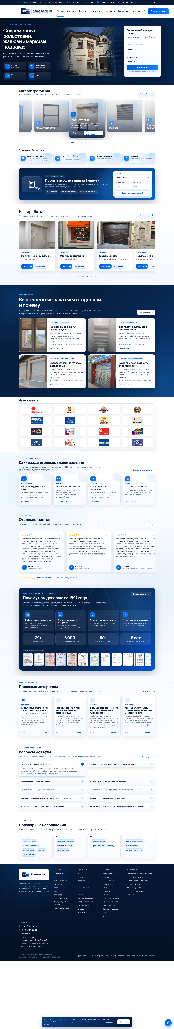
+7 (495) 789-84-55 (29, 926)
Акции (80, 873)
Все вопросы (147, 757)
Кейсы (105, 916)
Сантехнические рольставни (138, 880)
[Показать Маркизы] (89, 142)
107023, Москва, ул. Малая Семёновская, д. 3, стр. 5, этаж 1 (34, 938)
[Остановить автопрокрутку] (140, 215)
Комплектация (108, 880)
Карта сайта (81, 956)
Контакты (135, 11)
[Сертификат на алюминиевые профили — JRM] (117, 659)
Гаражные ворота (98, 846)
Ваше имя (130, 41)
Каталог (70, 11)
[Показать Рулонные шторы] (85, 142)
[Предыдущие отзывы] (146, 525)
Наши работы (109, 11)
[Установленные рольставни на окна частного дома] (74, 235)
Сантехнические (28, 850)
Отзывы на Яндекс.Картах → (68, 578)
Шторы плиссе (59, 884)
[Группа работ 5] (95, 276)
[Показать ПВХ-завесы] (98, 142)
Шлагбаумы (112, 846)
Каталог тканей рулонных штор (139, 873)
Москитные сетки (132, 846)
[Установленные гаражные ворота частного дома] (37, 235)
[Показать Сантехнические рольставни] (81, 142)
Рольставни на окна (29, 841)
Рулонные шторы (63, 850)
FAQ (104, 912)
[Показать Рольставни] (72, 142)
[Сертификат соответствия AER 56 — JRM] (39, 659)
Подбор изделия (109, 873)
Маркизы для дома (98, 841)
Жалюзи (57, 877)
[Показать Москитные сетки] (102, 142)
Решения (83, 11)
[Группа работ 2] (82, 276)
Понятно (123, 1022)
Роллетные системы (61, 908)
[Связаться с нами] (168, 1022)
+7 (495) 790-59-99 (29, 930)
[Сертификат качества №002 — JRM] (61, 659)
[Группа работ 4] (90, 276)
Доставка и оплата (85, 898)
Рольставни (58, 873)
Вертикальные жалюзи (65, 846)
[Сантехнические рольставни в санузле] (152, 235)
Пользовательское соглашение (127, 956)
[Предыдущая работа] (146, 215)
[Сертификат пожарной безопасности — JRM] (128, 659)
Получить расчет (158, 11)
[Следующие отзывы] (152, 525)
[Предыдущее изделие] (146, 93)
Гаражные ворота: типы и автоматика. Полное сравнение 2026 (68, 710)
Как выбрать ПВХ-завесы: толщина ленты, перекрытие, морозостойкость (139, 710)
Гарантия (81, 895)
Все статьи (148, 691)
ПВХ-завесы (58, 895)
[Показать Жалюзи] (77, 142)
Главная (60, 11)
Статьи (81, 909)
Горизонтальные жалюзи (65, 841)
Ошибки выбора (109, 905)
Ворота (56, 891)
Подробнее (77, 133)
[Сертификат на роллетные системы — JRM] (94, 659)
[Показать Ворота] (93, 142)
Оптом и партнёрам (86, 902)
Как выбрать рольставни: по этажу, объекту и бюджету (35, 709)
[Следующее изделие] (152, 93)
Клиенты (81, 880)
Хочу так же (64, 266)
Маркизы (57, 888)
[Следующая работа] (152, 215)
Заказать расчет (142, 67)
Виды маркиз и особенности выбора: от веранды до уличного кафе (104, 710)
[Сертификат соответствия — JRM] (50, 659)
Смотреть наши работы (143, 470)
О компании (123, 11)
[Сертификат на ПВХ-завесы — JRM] (139, 659)
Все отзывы (76, 524)
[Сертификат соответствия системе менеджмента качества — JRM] (83, 659)
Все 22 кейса (144, 312)
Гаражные (41, 850)
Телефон (130, 49)
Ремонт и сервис (109, 891)
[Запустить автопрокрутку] (140, 93)
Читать (44, 733)
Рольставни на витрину (134, 850)
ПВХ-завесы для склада (134, 841)
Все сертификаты (140, 594)
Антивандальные (29, 855)
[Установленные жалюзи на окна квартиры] (113, 235)
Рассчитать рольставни (90, 133)
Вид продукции (132, 57)
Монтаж (96, 11)
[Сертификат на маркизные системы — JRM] (150, 659)
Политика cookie (148, 956)
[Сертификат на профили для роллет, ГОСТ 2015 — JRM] (28, 659)
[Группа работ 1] (78, 276)
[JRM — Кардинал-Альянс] (36, 11)
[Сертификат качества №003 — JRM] (72, 659)
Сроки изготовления (111, 898)
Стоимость (107, 895)
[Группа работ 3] (86, 276)
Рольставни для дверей (31, 846)
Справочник (107, 884)
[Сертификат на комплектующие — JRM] (105, 659)
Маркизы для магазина (136, 888)
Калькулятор (83, 891)
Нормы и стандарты (110, 909)
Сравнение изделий (110, 902)
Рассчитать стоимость (131, 193)
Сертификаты (83, 905)
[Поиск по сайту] (145, 11)
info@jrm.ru (25, 933)
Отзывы (81, 884)
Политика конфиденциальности (100, 956)
